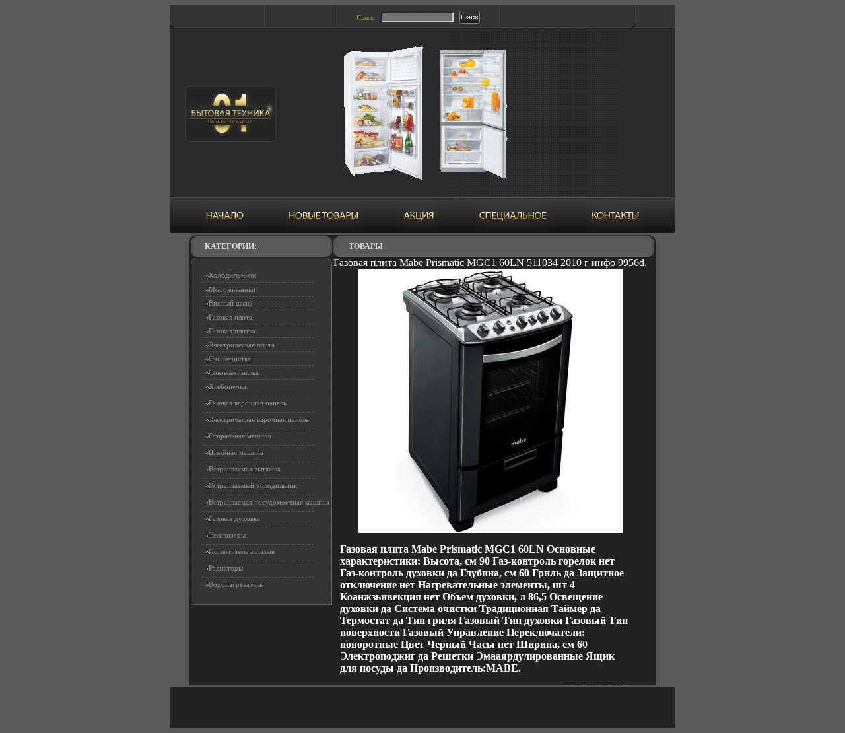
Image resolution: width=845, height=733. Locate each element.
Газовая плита (230, 317)
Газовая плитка (232, 331)
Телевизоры (227, 535)
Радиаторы (226, 568)
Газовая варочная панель (248, 403)
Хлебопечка (227, 386)
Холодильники (232, 275)
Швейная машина (236, 452)
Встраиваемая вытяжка (245, 469)
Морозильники (232, 289)
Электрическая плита (242, 345)
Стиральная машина (240, 436)
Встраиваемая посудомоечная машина (269, 502)
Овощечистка (230, 359)
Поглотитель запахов (242, 551)
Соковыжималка (234, 372)
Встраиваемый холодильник (253, 485)
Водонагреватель (236, 584)
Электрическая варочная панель (259, 419)
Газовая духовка (234, 518)
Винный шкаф (230, 303)
